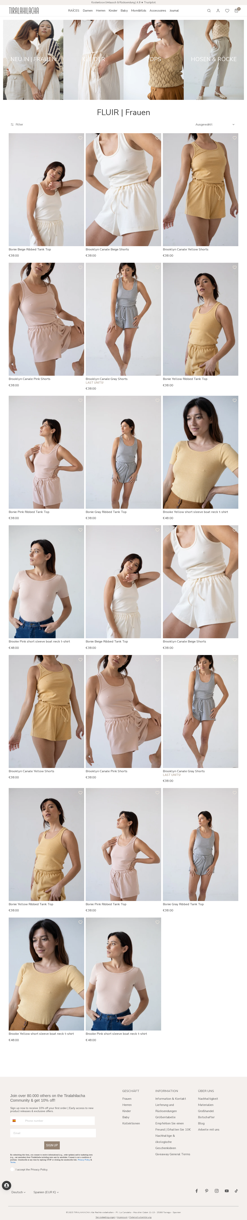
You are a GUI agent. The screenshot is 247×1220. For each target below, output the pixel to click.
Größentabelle (165, 1117)
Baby (125, 1117)
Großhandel (206, 1111)
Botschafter (206, 1117)
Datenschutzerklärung (140, 1217)
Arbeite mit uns (209, 1129)
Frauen (127, 1099)
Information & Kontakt (170, 1099)
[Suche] (209, 10)
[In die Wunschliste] (80, 137)
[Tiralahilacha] (23, 11)
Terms (12, 1162)
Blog (201, 1123)
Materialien (205, 1105)
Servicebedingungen (105, 1217)
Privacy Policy (84, 1160)
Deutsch (17, 1192)
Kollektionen (131, 1123)
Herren (127, 1105)
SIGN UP (52, 1145)
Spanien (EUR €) (45, 1192)
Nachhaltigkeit (208, 1099)
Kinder (126, 1111)
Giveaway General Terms (172, 1154)
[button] (87, 10)
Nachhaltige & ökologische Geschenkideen (165, 1142)
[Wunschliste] (227, 10)
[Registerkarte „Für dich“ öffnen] (6, 1185)
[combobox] (16, 1121)
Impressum (122, 1217)
